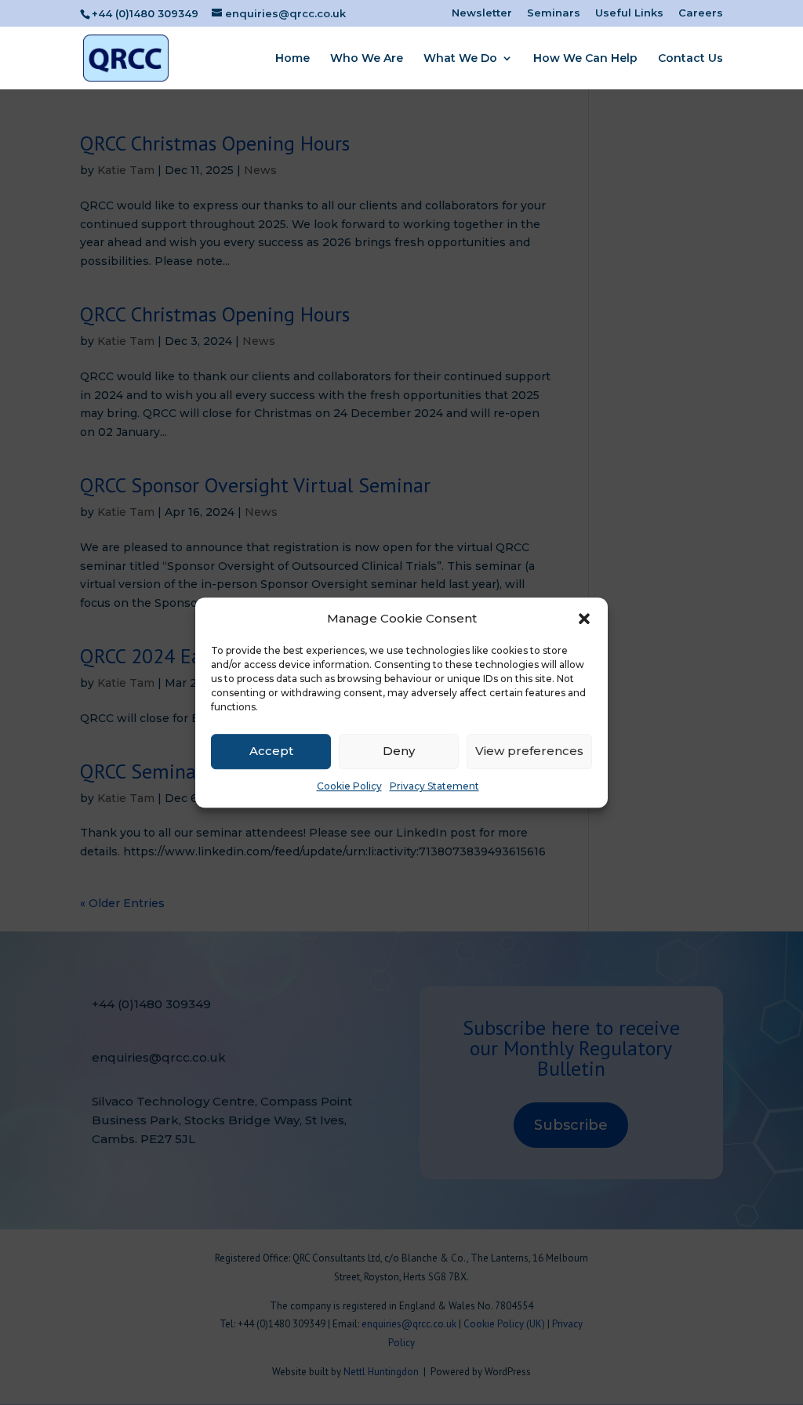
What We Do (460, 59)
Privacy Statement (434, 786)
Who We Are (366, 59)
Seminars (553, 13)
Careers (700, 13)
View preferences (529, 751)
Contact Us (690, 59)
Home (292, 59)
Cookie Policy (349, 786)
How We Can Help (585, 59)
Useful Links (629, 13)
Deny (399, 751)
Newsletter (482, 13)
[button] (584, 618)
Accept (271, 751)
